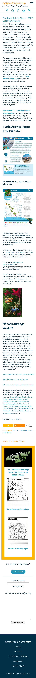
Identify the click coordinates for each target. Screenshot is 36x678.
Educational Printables (22, 430)
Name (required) (18, 586)
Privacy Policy (18, 666)
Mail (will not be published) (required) (18, 593)
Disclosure (18, 661)
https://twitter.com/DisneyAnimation (15, 379)
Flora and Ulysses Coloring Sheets (20, 397)
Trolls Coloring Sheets (22, 411)
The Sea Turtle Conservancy (14, 252)
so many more (8, 413)
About (18, 647)
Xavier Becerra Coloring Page (18, 509)
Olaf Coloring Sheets (22, 408)
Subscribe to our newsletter (18, 642)
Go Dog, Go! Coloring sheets (12, 399)
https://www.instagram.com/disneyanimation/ (19, 374)
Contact (18, 652)
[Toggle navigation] (32, 2)
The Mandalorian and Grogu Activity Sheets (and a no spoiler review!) (18, 472)
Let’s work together (18, 656)
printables (7, 433)
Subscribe (18, 572)
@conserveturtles (9, 264)
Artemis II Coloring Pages (18, 549)
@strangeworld (18, 262)
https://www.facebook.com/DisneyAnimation (18, 385)
